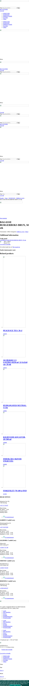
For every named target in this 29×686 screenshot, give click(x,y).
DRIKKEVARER (7, 16)
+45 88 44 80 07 (4, 588)
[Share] (2, 678)
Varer (6, 198)
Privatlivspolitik (7, 618)
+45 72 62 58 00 (4, 527)
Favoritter (5, 17)
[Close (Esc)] (0, 678)
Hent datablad (3, 218)
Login (4, 611)
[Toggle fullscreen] (3, 678)
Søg (1, 8)
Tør (1, 670)
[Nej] (21, 685)
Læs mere (17, 685)
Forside (2, 198)
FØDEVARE (6, 13)
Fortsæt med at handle (7, 649)
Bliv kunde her (16, 247)
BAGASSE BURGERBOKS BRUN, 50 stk (15, 240)
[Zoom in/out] (5, 678)
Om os (4, 613)
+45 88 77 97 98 (4, 547)
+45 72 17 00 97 (4, 505)
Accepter (12, 685)
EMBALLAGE (20, 198)
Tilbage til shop (10, 647)
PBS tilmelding (7, 612)
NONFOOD (6, 15)
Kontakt (5, 615)
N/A (2, 676)
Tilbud (4, 19)
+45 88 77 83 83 (4, 567)
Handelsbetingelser (7, 616)
